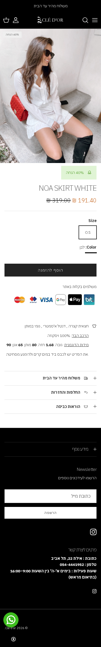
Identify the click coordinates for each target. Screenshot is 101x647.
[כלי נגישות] (13, 639)
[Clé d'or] (50, 20)
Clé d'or (10, 628)
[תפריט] (95, 20)
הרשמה (50, 513)
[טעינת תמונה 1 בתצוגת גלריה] (50, 96)
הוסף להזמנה (50, 270)
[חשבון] (18, 20)
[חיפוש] (82, 20)
